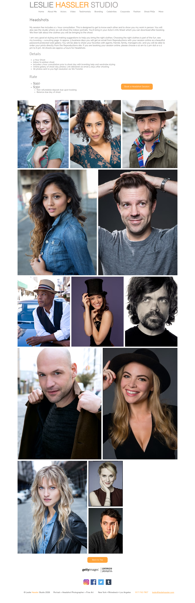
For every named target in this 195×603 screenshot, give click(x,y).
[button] (63, 11)
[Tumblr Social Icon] (108, 582)
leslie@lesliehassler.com (163, 592)
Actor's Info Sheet (116, 30)
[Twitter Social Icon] (101, 582)
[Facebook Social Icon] (93, 582)
